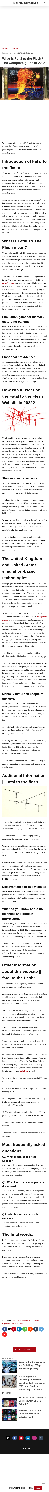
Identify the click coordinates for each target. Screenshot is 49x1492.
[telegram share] (41, 1329)
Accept (37, 1488)
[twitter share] (9, 1329)
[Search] (45, 3)
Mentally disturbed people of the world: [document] (22, 696)
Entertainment (17, 48)
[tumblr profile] (41, 1438)
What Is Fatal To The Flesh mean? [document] (22, 244)
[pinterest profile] (21, 1438)
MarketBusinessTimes (25, 3)
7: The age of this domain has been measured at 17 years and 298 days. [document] (24, 1079)
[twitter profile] (8, 1438)
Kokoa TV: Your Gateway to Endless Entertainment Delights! (32, 1400)
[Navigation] (3, 3)
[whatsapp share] (24, 1329)
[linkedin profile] (27, 1438)
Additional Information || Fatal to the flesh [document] (24, 778)
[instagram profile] (34, 1438)
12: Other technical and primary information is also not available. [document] (23, 1134)
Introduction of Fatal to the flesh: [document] (24, 164)
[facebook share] (4, 1329)
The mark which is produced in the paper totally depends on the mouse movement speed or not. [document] (21, 837)
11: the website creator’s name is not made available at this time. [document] (23, 1124)
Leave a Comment (24, 1349)
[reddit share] (30, 1329)
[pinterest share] (13, 1329)
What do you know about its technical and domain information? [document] (22, 913)
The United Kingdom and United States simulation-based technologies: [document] (22, 568)
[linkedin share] (19, 1329)
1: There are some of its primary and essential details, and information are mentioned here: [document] (23, 985)
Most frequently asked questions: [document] (23, 1147)
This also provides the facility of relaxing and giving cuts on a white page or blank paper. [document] (24, 1275)
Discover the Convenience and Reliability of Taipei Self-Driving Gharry (32, 1365)
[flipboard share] (4, 1334)
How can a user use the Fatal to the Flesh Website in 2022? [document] (22, 396)
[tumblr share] (35, 1329)
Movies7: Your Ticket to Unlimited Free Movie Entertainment (30, 1413)
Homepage (6, 48)
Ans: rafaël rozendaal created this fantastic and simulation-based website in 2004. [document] (20, 1224)
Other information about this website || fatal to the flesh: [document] (21, 971)
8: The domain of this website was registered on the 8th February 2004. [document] (24, 1090)
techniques (24, 1070)
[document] (24, 415)
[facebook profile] (14, 1438)
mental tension (8, 283)
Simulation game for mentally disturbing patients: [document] (23, 319)
